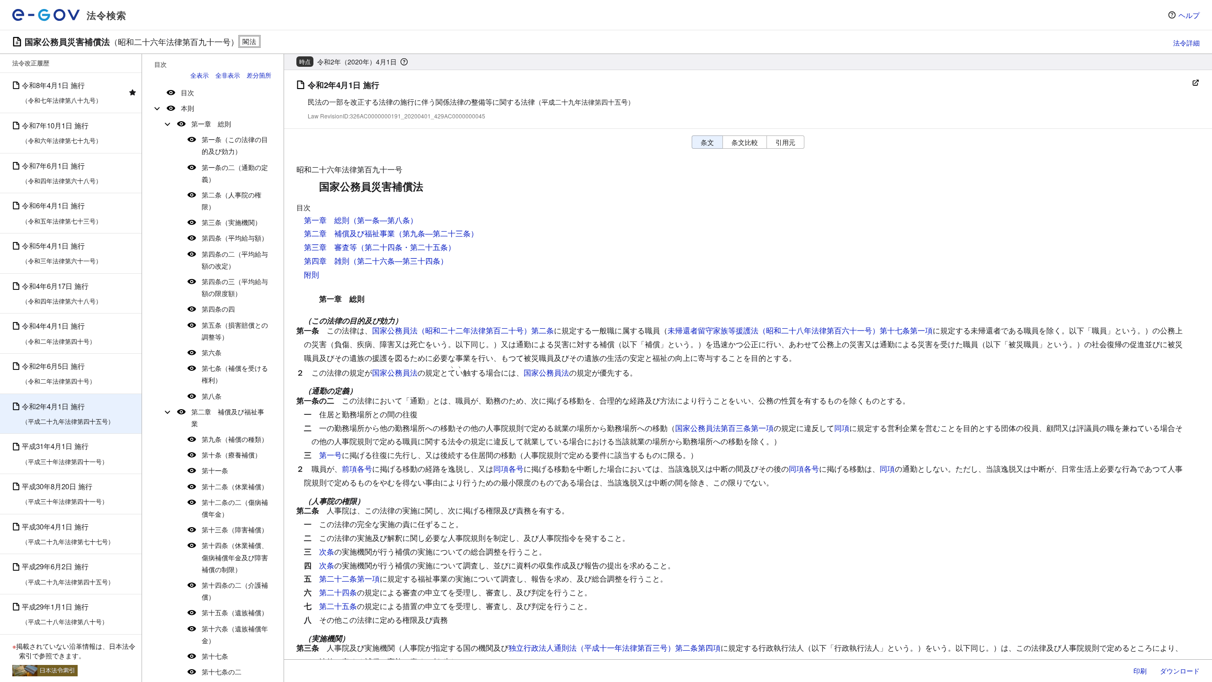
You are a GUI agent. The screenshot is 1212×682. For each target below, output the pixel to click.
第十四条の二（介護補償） (235, 590)
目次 (187, 92)
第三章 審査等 (330, 247)
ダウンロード (1180, 670)
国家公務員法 (395, 372)
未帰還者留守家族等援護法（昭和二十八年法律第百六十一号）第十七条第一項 (800, 330)
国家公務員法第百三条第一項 (724, 427)
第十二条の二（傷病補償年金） (235, 508)
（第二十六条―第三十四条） (398, 260)
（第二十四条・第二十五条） (406, 247)
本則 (187, 108)
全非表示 (227, 75)
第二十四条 (338, 592)
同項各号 (508, 468)
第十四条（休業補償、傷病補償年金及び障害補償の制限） (235, 557)
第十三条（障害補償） (235, 529)
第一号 (330, 454)
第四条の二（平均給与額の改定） (235, 259)
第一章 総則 (211, 123)
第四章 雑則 (326, 260)
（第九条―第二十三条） (436, 233)
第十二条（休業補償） (235, 486)
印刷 (1140, 670)
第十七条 (215, 656)
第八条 (212, 396)
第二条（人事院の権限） (231, 200)
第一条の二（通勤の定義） (235, 173)
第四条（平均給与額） (235, 237)
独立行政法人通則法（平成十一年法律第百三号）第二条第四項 (614, 647)
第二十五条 (338, 606)
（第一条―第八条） (383, 220)
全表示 (199, 75)
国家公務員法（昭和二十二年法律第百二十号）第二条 (463, 330)
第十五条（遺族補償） (235, 612)
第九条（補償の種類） (235, 439)
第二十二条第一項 (349, 578)
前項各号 (357, 468)
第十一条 (215, 470)
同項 (841, 427)
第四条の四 (218, 309)
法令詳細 (1186, 42)
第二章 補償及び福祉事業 (227, 417)
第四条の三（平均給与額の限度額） (235, 287)
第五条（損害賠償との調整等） (235, 330)
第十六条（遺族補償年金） (235, 634)
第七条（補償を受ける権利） (235, 374)
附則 (311, 274)
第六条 (212, 352)
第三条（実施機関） (231, 222)
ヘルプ (1189, 15)
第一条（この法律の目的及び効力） (235, 145)
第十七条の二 (221, 671)
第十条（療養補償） (231, 454)
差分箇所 (259, 75)
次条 (326, 551)
